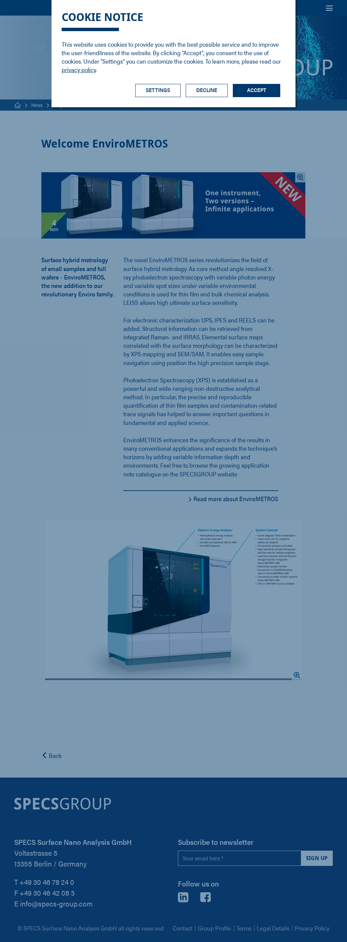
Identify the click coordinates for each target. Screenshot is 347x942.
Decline (206, 90)
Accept (256, 90)
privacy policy (79, 69)
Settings (158, 90)
